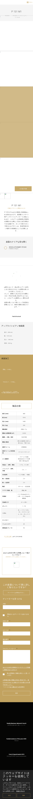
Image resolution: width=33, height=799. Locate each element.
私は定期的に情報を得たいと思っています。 (18, 674)
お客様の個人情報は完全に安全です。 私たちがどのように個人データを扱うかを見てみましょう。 (16, 682)
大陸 (4, 604)
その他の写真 (23, 188)
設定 (9, 795)
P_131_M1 (8, 536)
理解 (23, 795)
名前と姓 (6, 621)
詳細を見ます (20, 791)
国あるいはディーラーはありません (18, 615)
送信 (16, 693)
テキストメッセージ (10, 648)
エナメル (6, 630)
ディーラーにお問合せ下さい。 (16, 592)
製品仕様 (16, 406)
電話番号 (6, 639)
